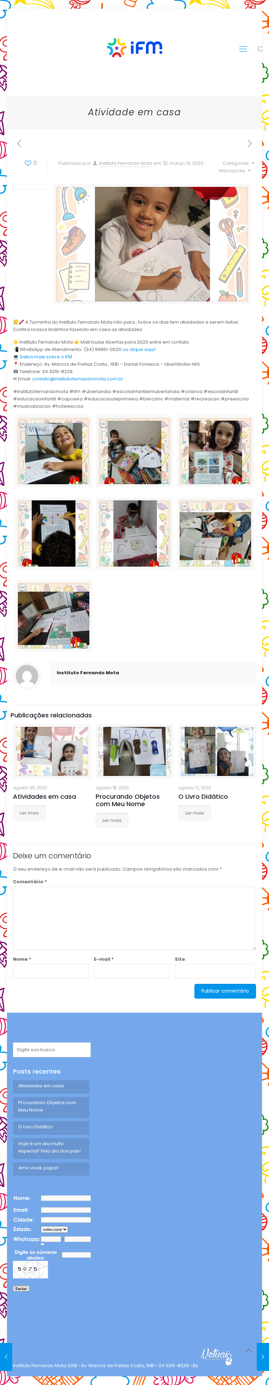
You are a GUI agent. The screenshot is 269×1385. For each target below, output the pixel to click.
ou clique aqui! (139, 349)
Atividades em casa (44, 796)
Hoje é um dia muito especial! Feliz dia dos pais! (49, 1147)
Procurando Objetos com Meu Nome (128, 800)
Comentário (30, 881)
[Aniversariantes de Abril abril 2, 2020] (263, 1357)
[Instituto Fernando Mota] (134, 49)
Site (180, 959)
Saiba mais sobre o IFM (45, 356)
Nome (22, 959)
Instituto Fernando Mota (125, 163)
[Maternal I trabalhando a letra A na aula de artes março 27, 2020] (6, 1357)
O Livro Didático (203, 796)
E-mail (104, 959)
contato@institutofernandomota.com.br (77, 379)
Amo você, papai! (38, 1167)
